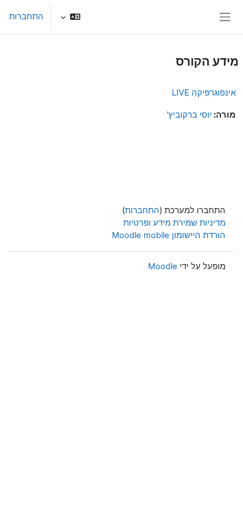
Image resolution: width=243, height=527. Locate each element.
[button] (70, 17)
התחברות (26, 16)
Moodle (162, 266)
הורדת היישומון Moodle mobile (168, 235)
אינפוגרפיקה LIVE (204, 92)
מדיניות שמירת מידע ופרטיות (174, 223)
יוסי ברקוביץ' (189, 115)
